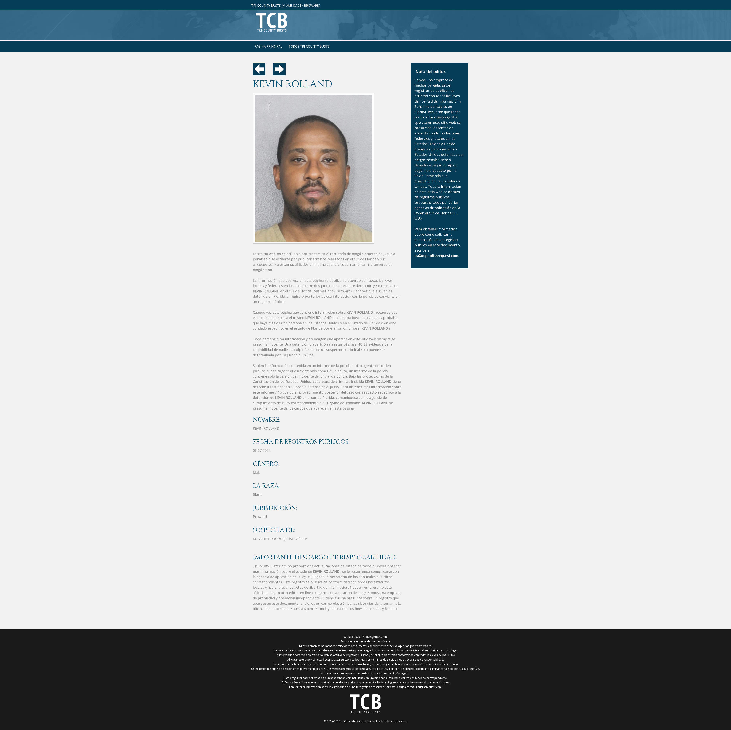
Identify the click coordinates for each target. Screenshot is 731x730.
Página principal (268, 46)
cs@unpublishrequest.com (425, 687)
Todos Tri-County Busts (309, 46)
